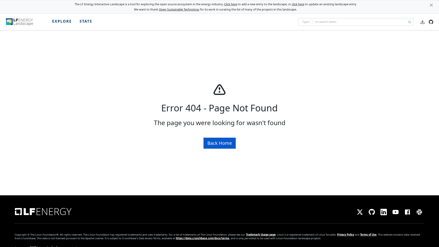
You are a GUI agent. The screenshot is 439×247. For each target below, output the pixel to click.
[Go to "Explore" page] (21, 22)
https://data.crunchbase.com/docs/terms (202, 238)
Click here (230, 4)
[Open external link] (431, 21)
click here (298, 4)
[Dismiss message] (431, 5)
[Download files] (422, 21)
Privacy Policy (345, 234)
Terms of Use (368, 234)
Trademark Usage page (261, 234)
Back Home (219, 143)
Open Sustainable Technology (179, 9)
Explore (62, 21)
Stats (86, 21)
